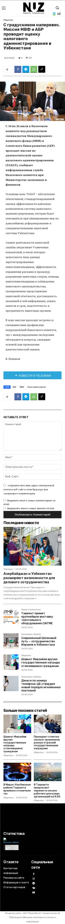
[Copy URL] (41, 69)
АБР (14, 387)
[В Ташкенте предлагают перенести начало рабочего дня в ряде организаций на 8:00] (48, 772)
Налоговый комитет (37, 387)
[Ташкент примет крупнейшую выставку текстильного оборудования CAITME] (11, 616)
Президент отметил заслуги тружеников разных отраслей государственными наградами (47, 742)
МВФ (22, 387)
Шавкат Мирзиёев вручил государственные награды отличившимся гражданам (40, 662)
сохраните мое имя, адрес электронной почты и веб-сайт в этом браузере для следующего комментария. (28, 489)
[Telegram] (25, 69)
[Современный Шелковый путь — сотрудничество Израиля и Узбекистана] (11, 641)
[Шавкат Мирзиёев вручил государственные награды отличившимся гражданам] (11, 662)
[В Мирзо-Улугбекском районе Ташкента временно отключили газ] (17, 772)
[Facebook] (17, 69)
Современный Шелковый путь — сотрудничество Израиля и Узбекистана (38, 641)
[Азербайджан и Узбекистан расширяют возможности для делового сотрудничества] (32, 546)
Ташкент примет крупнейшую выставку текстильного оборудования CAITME (37, 618)
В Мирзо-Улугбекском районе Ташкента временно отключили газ (17, 789)
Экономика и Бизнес (31, 634)
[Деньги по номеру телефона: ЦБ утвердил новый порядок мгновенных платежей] (11, 683)
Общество (8, 20)
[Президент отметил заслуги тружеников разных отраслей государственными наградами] (48, 724)
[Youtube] (33, 892)
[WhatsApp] (33, 69)
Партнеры (8, 569)
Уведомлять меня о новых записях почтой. (31, 508)
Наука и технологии (31, 610)
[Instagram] (33, 879)
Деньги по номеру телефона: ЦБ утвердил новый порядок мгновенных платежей (41, 685)
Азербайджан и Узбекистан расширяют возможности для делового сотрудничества (29, 578)
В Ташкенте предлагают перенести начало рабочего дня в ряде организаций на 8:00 (47, 790)
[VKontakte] (33, 888)
